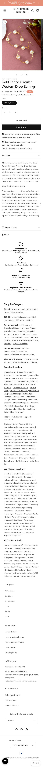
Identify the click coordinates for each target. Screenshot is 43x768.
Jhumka (7, 375)
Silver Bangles (31, 403)
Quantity (5, 108)
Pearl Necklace (31, 378)
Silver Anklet (18, 403)
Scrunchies (34, 375)
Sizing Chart (10, 647)
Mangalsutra (9, 372)
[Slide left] (16, 74)
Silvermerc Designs (17, 758)
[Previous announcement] (4, 2)
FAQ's (7, 616)
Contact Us (9, 601)
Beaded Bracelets (17, 400)
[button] (4, 10)
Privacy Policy (10, 632)
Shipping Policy (11, 652)
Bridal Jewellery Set (14, 378)
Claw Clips (29, 406)
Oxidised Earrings (20, 387)
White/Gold (9, 103)
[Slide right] (26, 74)
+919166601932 (21, 671)
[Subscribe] (34, 720)
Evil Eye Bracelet (20, 375)
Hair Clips (25, 384)
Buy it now (21, 127)
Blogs (7, 606)
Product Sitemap (12, 705)
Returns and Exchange (14, 637)
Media (7, 611)
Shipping (14, 95)
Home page (10, 591)
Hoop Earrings (23, 381)
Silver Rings (10, 381)
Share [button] (6, 235)
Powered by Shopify (32, 758)
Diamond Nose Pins (19, 390)
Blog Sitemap (10, 700)
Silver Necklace (17, 412)
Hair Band (14, 384)
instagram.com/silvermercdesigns (20, 681)
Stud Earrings (15, 393)
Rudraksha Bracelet (14, 406)
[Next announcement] (38, 2)
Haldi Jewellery (11, 409)
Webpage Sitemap (13, 695)
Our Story (9, 596)
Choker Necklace (24, 372)
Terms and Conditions (14, 642)
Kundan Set (24, 409)
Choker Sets (18, 396)
